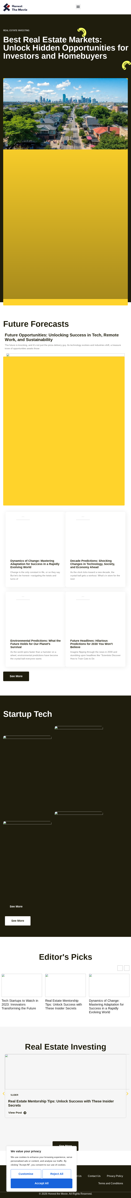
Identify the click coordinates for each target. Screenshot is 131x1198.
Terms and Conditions (110, 1183)
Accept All (42, 1183)
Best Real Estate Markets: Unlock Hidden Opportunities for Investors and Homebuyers (65, 47)
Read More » (9, 62)
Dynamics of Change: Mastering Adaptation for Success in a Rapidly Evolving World (34, 564)
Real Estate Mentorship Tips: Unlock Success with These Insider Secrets (20, 1004)
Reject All (56, 1173)
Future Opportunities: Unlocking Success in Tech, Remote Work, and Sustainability (62, 337)
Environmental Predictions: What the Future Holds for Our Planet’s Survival (35, 644)
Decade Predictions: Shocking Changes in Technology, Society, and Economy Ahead (92, 564)
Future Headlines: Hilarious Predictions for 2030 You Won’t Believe (91, 644)
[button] (78, 6)
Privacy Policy (115, 1176)
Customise (26, 1173)
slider (14, 1095)
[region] (41, 1169)
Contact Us (94, 1176)
